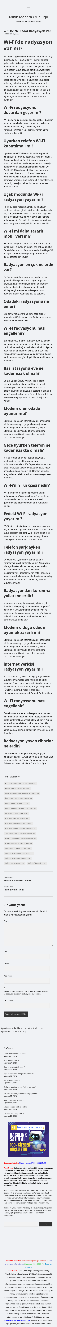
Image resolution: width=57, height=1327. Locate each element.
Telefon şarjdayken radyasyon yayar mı (20, 833)
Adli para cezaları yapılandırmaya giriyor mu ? (21, 1094)
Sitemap (22, 1031)
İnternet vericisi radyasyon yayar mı (18, 798)
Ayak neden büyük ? (11, 1060)
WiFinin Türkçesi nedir (36, 863)
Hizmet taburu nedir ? (12, 1080)
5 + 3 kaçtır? (9, 1001)
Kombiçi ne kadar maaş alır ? (14, 1054)
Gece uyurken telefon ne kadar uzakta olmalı (22, 793)
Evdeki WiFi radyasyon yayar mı (17, 789)
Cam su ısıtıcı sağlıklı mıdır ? (14, 1067)
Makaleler (15, 777)
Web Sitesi (8, 976)
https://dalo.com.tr (36, 1028)
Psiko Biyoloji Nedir (14, 890)
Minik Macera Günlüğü (28, 17)
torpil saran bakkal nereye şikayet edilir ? (19, 1074)
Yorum (6, 921)
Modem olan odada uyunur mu (16, 803)
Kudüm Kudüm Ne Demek (17, 880)
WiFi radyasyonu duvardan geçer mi (18, 853)
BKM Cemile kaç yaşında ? (14, 1100)
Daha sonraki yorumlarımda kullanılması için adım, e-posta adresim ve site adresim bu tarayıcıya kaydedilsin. (26, 992)
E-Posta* (7, 964)
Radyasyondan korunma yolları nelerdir (20, 828)
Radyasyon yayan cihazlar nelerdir (18, 823)
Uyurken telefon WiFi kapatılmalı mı (18, 843)
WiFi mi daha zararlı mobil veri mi (17, 848)
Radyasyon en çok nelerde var (16, 818)
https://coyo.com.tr (9, 1031)
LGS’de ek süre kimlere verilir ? (15, 1107)
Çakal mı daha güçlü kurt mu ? (15, 1114)
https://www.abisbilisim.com (13, 1028)
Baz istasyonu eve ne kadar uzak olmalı (20, 784)
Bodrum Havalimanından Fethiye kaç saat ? (20, 1087)
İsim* (5, 952)
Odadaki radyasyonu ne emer (16, 813)
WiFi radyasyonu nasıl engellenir (17, 858)
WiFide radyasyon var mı (14, 863)
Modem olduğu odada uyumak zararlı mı (20, 808)
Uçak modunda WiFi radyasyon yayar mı (20, 838)
